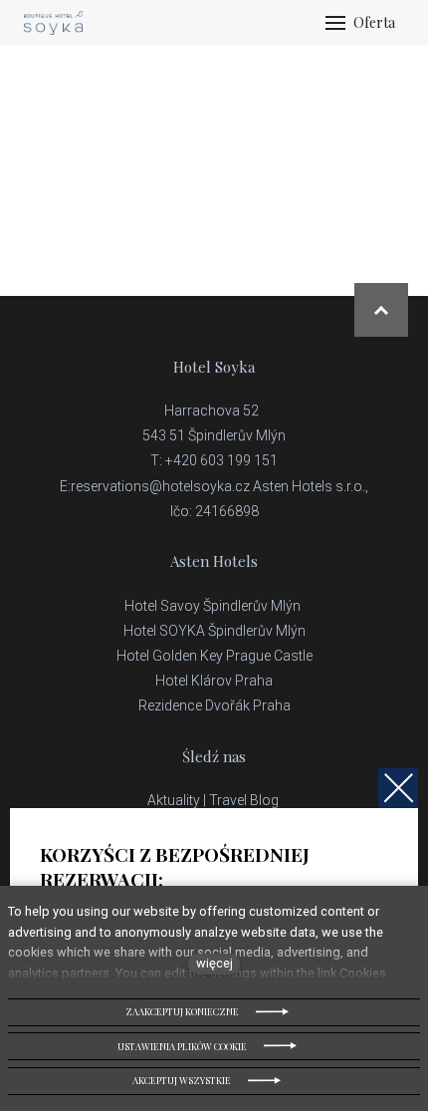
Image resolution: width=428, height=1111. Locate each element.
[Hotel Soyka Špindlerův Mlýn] (53, 23)
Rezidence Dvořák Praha (214, 705)
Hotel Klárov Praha (214, 681)
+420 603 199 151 (221, 460)
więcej (214, 963)
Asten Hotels (214, 561)
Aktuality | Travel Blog (214, 800)
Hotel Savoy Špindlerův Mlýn (214, 606)
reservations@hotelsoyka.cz (160, 486)
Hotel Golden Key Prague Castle (214, 656)
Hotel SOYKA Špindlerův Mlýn (214, 631)
